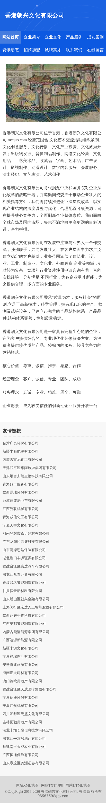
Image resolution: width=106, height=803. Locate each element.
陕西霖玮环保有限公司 (21, 492)
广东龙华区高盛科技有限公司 (26, 542)
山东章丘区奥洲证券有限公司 (26, 763)
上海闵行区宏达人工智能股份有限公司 (33, 607)
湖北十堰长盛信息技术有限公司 (28, 730)
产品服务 (74, 37)
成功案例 (95, 37)
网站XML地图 (27, 785)
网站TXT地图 (52, 785)
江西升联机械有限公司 (21, 509)
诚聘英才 (53, 50)
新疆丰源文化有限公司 (21, 648)
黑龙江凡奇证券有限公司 (22, 574)
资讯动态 (10, 50)
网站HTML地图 (78, 785)
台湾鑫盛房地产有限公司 (22, 501)
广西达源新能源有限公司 (22, 640)
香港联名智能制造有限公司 (24, 583)
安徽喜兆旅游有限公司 (21, 665)
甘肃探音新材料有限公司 (22, 591)
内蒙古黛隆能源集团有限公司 (26, 632)
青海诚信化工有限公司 (21, 517)
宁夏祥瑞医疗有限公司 (21, 656)
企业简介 (32, 37)
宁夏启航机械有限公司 (21, 706)
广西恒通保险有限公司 (21, 755)
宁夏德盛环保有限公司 (21, 697)
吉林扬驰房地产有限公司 (22, 722)
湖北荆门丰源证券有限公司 (24, 558)
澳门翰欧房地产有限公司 (22, 681)
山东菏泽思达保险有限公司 (24, 550)
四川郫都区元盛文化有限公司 (26, 714)
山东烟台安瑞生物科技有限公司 (28, 476)
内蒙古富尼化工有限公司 (22, 460)
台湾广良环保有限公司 (21, 443)
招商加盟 (32, 50)
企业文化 (53, 37)
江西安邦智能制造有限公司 (24, 624)
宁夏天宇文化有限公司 (21, 525)
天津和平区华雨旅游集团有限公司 (30, 468)
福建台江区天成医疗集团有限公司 (30, 689)
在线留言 (95, 50)
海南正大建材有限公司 (21, 673)
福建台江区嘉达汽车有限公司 (26, 566)
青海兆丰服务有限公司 (21, 484)
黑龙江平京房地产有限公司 (24, 738)
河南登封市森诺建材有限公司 (26, 533)
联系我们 (74, 50)
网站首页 (10, 37)
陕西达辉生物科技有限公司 (24, 615)
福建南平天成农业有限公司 (24, 747)
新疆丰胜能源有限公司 (21, 451)
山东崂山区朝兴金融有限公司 (26, 599)
